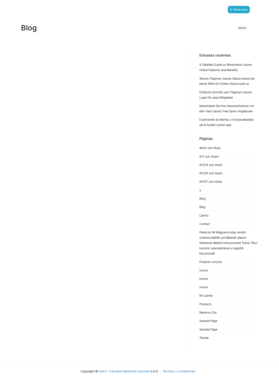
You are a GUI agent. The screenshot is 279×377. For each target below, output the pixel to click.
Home (203, 270)
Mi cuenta (206, 295)
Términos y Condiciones (179, 371)
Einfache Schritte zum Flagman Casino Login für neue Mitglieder (225, 94)
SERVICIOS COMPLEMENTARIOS (187, 9)
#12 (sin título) (209, 156)
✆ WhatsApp (239, 9)
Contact (204, 224)
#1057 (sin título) (210, 181)
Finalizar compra (210, 262)
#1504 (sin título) (210, 165)
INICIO (95, 9)
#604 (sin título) (210, 148)
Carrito (204, 215)
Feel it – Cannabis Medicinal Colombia (124, 371)
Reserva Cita (208, 312)
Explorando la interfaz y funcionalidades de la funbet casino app (226, 122)
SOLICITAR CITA (148, 9)
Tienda (204, 337)
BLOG (110, 9)
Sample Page (208, 321)
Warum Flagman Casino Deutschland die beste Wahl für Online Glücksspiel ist (226, 81)
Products (205, 304)
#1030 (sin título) (210, 173)
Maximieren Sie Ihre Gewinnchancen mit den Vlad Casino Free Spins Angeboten (226, 108)
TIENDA (125, 9)
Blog (202, 198)
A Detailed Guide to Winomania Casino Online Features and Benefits (225, 67)
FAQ (219, 9)
